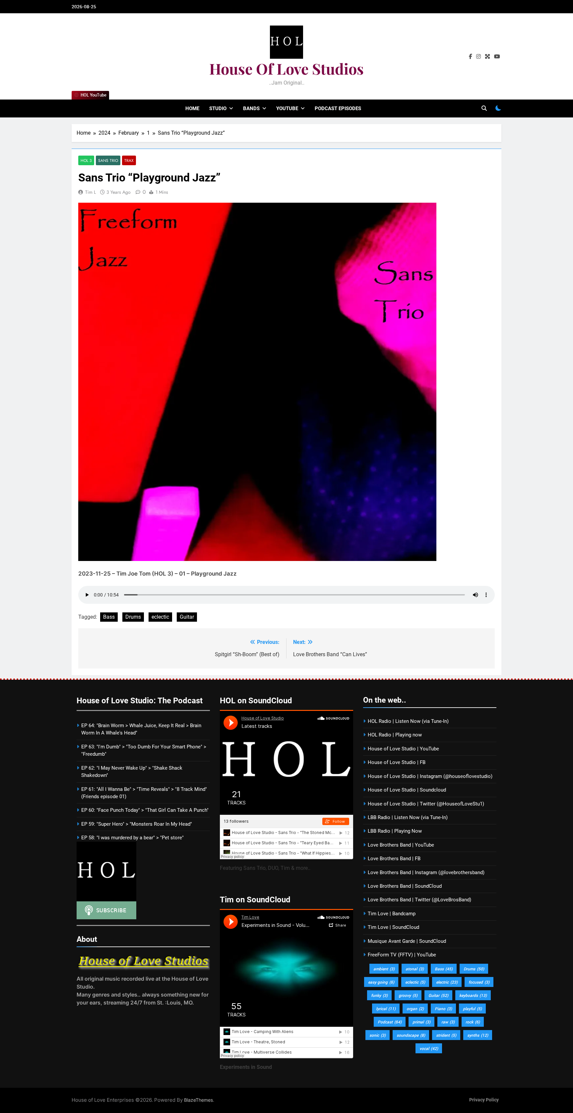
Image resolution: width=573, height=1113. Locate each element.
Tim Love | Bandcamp (391, 914)
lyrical (386, 1008)
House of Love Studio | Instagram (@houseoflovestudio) (430, 776)
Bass (109, 617)
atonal (415, 968)
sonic (377, 1035)
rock (473, 1021)
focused (479, 982)
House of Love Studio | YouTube (403, 749)
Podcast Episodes (338, 108)
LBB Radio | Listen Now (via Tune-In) (408, 817)
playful (472, 1008)
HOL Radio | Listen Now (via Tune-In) (408, 721)
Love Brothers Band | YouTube (401, 845)
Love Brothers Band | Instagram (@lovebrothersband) (426, 872)
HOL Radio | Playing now (395, 735)
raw (448, 1021)
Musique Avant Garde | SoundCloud (407, 941)
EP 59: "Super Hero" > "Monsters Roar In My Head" (136, 824)
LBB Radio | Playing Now (395, 831)
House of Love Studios (286, 68)
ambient (384, 968)
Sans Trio (108, 160)
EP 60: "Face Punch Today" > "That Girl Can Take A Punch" (145, 810)
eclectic (160, 617)
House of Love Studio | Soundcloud (407, 790)
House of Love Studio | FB (396, 762)
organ (415, 1008)
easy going (381, 982)
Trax (129, 160)
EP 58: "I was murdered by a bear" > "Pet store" (132, 838)
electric (447, 982)
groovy (408, 995)
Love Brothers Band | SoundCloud (405, 886)
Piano (443, 1008)
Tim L (90, 192)
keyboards (473, 995)
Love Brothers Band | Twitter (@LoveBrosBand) (419, 900)
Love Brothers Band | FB (394, 859)
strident (446, 1035)
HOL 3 (86, 160)
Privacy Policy (484, 1100)
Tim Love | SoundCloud (393, 927)
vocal (428, 1048)
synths (477, 1035)
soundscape (411, 1035)
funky (379, 995)
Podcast (390, 1021)
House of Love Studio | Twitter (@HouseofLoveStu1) (426, 804)
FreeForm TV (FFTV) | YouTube (402, 955)
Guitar (187, 617)
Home (192, 108)
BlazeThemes (198, 1100)
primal (421, 1021)
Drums (133, 617)
